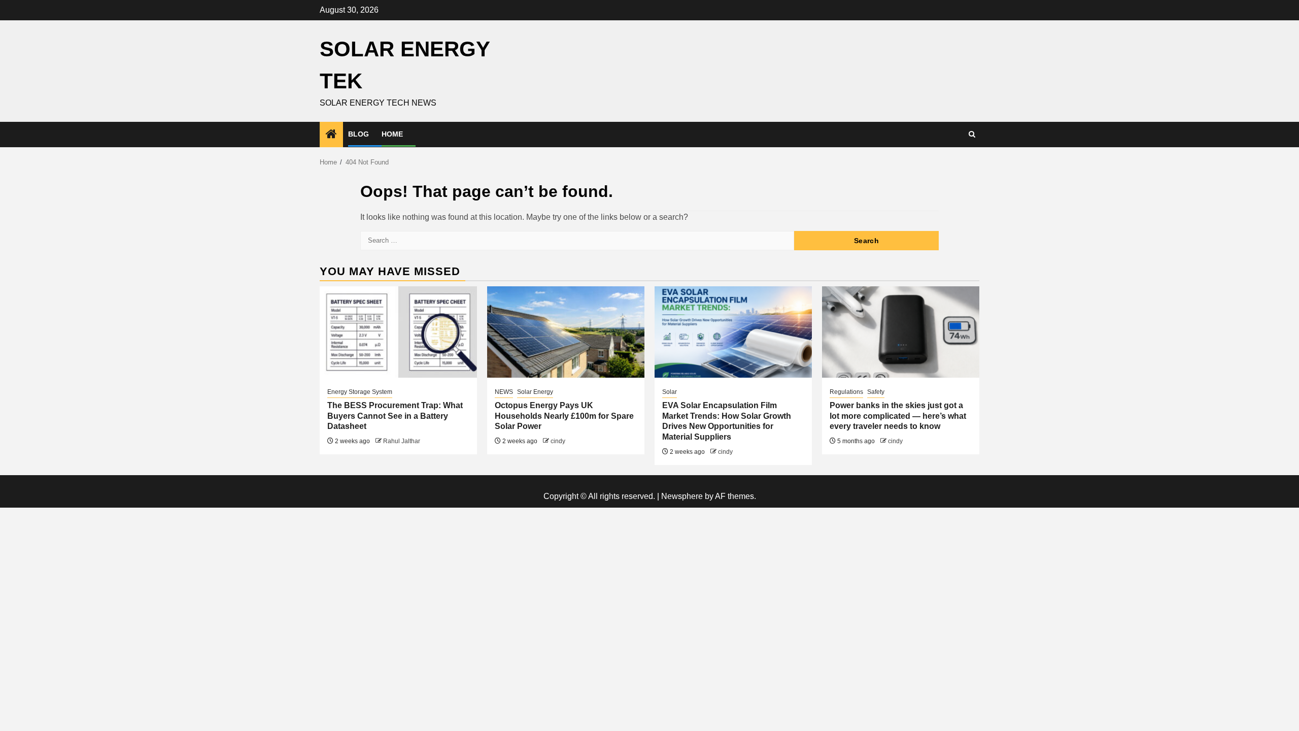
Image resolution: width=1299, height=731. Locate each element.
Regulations (846, 391)
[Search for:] (577, 240)
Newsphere (682, 496)
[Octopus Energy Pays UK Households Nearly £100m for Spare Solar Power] (565, 332)
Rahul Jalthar (401, 441)
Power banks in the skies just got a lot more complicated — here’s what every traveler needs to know (898, 416)
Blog (358, 134)
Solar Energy (535, 391)
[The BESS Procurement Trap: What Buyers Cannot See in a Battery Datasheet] (398, 332)
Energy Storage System (359, 391)
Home (392, 134)
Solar (669, 391)
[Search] (972, 134)
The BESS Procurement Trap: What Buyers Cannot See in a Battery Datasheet (395, 416)
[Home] (331, 135)
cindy (558, 441)
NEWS (504, 391)
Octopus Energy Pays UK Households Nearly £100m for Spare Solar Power (564, 416)
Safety (875, 391)
